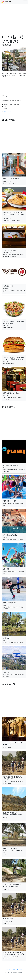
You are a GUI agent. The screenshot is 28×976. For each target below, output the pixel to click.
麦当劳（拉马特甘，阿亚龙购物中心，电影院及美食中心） (13, 358)
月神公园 (6, 569)
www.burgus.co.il (8, 114)
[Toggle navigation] (25, 2)
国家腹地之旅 (8, 919)
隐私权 (8, 969)
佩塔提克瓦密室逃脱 (10, 535)
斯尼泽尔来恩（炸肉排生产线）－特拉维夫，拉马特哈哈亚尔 (13, 214)
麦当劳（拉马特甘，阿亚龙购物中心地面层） (13, 322)
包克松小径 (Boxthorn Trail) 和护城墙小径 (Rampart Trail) (13, 954)
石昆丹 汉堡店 (8, 286)
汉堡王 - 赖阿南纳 (9, 250)
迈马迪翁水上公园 (9, 501)
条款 (11, 969)
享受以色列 (8, 1)
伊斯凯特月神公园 (9, 603)
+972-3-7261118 (8, 112)
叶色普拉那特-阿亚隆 (10, 465)
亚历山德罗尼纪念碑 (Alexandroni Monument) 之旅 (13, 850)
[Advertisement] (14, 20)
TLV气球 (6, 672)
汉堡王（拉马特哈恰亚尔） (12, 179)
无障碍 (15, 969)
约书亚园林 (7, 638)
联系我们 (19, 969)
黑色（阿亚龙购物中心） (12, 393)
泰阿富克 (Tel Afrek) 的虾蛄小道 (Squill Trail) (13, 778)
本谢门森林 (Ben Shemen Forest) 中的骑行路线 (12, 885)
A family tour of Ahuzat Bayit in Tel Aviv (14, 744)
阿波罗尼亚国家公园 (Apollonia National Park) (12, 814)
